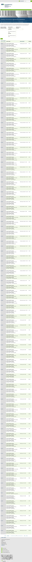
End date (9, 33)
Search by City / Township (18, 27)
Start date (9, 29)
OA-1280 (2, 374)
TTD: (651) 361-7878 (5, 549)
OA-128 (2, 384)
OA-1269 (2, 500)
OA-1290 (2, 265)
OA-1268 (2, 505)
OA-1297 (2, 196)
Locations (4, 561)
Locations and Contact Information (5, 539)
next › (24, 535)
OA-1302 (2, 137)
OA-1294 (2, 226)
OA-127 (2, 492)
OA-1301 (2, 147)
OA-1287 (2, 305)
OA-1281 (2, 364)
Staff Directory (3, 540)
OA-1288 (2, 295)
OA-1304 (2, 117)
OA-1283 (2, 344)
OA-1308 (2, 78)
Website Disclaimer (3, 543)
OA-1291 (2, 255)
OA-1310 (2, 48)
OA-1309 (2, 68)
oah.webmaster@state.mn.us (6, 552)
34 (20, 535)
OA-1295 (2, 216)
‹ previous (8, 535)
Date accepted (22, 41)
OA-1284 (2, 334)
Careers (2, 541)
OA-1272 (2, 463)
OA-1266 (2, 525)
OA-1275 (2, 433)
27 (11, 535)
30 (15, 535)
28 (12, 535)
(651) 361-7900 (4, 548)
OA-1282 (2, 354)
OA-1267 (2, 515)
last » (27, 535)
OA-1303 (2, 127)
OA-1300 (2, 157)
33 (19, 535)
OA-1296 (2, 206)
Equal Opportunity (3, 542)
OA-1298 (2, 186)
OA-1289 (2, 285)
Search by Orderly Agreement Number (3, 27)
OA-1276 (2, 423)
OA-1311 (2, 43)
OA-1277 (2, 413)
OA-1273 (2, 453)
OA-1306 (2, 102)
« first (5, 535)
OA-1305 (2, 107)
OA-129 (2, 275)
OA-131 (2, 58)
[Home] (6, 5)
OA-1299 (2, 181)
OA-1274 (2, 443)
